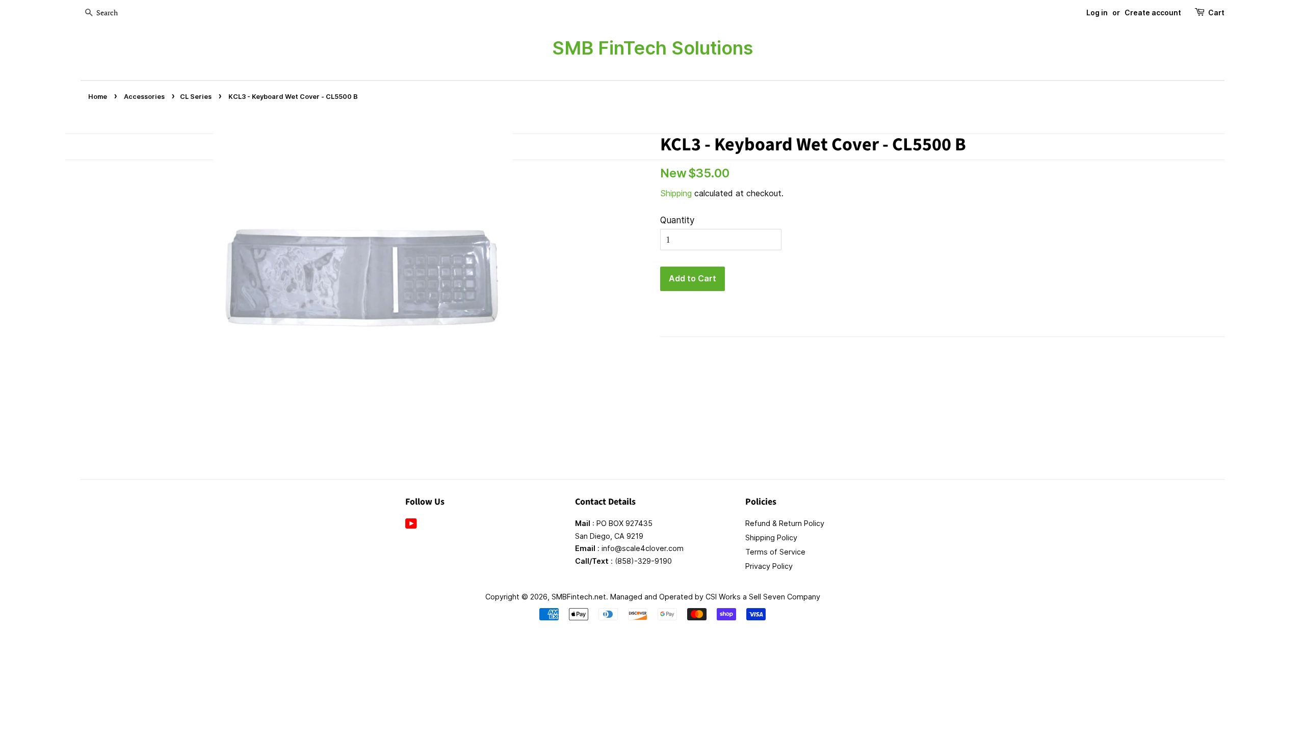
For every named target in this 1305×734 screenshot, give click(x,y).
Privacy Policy (769, 566)
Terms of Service (775, 551)
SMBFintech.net (579, 596)
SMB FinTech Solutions (652, 48)
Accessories (144, 96)
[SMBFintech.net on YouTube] (411, 525)
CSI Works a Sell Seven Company (763, 596)
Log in (1097, 12)
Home (97, 96)
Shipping (676, 193)
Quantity (677, 220)
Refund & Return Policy (784, 523)
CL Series (196, 96)
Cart (1216, 12)
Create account (1153, 12)
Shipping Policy (771, 537)
